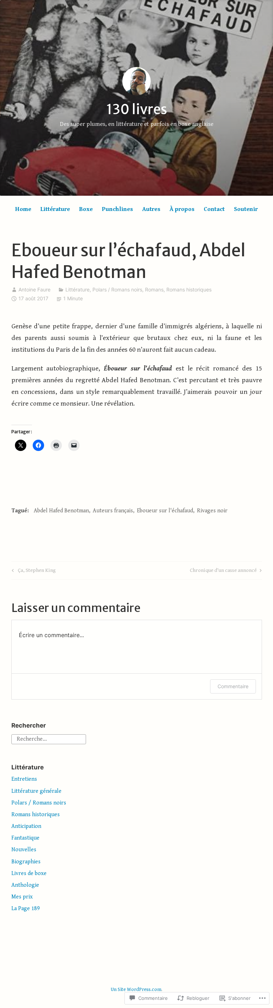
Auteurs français (113, 510)
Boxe (86, 209)
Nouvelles (23, 849)
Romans (154, 289)
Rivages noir (212, 510)
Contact (214, 209)
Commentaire (233, 686)
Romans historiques (189, 289)
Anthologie (25, 885)
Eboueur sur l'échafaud (165, 510)
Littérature (55, 209)
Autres (151, 209)
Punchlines (117, 209)
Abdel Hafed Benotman (61, 510)
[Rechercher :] (48, 738)
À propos (182, 209)
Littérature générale (36, 791)
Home (23, 209)
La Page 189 (25, 908)
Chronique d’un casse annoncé (223, 571)
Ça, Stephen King (32, 571)
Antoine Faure (34, 289)
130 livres (136, 109)
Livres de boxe (29, 873)
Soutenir (246, 209)
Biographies (26, 861)
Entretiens (24, 779)
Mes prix (22, 896)
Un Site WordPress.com (136, 989)
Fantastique (25, 838)
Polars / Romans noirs (117, 289)
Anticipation (26, 826)
